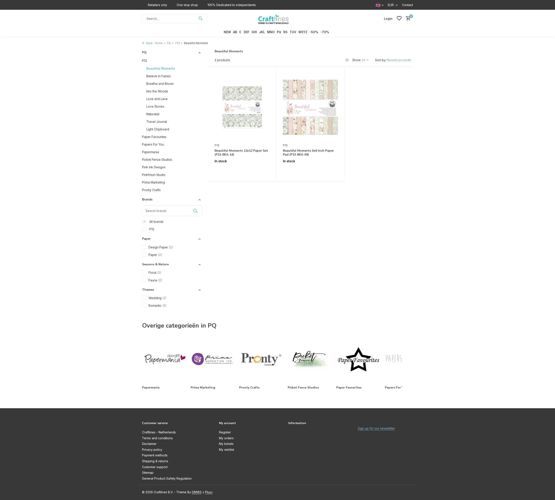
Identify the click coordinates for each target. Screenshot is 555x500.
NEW (227, 32)
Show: (356, 60)
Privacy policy (152, 449)
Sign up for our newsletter (376, 428)
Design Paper (161, 247)
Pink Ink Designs (153, 167)
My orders (226, 438)
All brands (156, 221)
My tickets (226, 444)
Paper (155, 255)
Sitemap (147, 472)
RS (285, 32)
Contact (407, 5)
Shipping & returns (155, 461)
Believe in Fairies (158, 76)
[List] (347, 60)
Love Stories (155, 106)
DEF (246, 32)
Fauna (155, 280)
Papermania (150, 152)
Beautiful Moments (160, 68)
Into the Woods (157, 91)
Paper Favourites (154, 137)
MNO (271, 32)
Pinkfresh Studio (153, 175)
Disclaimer (149, 444)
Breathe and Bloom (160, 83)
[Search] (200, 18)
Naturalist (152, 114)
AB (235, 32)
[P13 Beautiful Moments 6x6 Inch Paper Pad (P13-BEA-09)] (310, 107)
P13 (177, 43)
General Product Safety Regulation (167, 478)
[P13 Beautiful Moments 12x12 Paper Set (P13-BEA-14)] (242, 107)
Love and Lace (157, 99)
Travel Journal (156, 121)
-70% (324, 32)
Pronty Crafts (151, 190)
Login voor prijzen (242, 170)
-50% (314, 32)
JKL (262, 32)
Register (225, 432)
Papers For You (153, 144)
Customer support (155, 467)
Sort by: (380, 60)
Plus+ (209, 492)
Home (159, 43)
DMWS (197, 492)
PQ (279, 32)
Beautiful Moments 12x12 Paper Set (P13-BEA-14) (241, 153)
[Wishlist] (399, 18)
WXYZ (302, 32)
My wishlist (226, 449)
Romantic (157, 305)
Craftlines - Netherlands (159, 432)
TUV (293, 32)
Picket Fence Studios (157, 159)
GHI (254, 32)
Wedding (157, 298)
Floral (155, 272)
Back (149, 43)
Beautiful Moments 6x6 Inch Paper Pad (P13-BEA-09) (308, 153)
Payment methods (155, 455)
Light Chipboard (157, 129)
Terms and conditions (157, 438)
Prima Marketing (153, 182)
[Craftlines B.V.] (277, 18)
